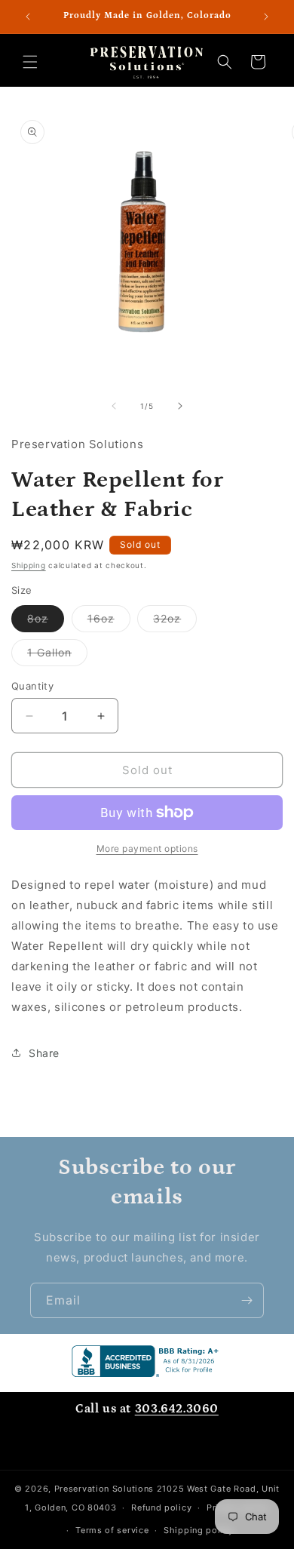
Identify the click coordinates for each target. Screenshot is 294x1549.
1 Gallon (57, 655)
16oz (108, 621)
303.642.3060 (177, 1408)
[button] (30, 61)
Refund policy (161, 1507)
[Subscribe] (246, 1300)
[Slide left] (113, 406)
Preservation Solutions (104, 1488)
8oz (45, 621)
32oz (175, 621)
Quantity (32, 686)
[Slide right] (180, 406)
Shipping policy (199, 1530)
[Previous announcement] (27, 16)
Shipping (28, 565)
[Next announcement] (266, 16)
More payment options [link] (147, 848)
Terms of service (112, 1530)
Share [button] (44, 1052)
